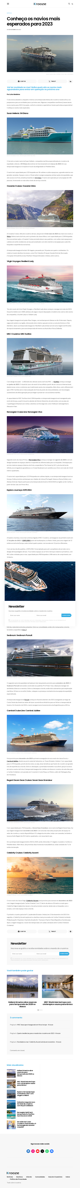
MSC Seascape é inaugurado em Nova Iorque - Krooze (35, 1025)
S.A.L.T (24, 630)
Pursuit (26, 700)
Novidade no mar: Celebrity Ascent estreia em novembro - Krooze (39, 1042)
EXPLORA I (26, 540)
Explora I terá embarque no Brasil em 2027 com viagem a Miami (26, 1093)
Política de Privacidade (18, 1179)
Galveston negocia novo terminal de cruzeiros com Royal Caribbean (26, 1104)
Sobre (68, 1177)
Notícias (9, 13)
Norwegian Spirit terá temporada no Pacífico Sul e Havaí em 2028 (25, 1114)
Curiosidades (40, 1177)
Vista (9, 236)
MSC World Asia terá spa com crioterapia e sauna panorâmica (57, 1003)
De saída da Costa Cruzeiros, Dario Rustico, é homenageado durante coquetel (26, 1124)
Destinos (19, 1177)
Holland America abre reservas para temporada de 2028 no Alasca (22, 1004)
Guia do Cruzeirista (55, 1177)
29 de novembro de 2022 (14, 29)
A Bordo (29, 1177)
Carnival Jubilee (12, 761)
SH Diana (38, 178)
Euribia (56, 382)
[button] (72, 4)
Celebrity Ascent (32, 900)
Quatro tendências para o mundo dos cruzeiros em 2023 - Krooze (38, 1033)
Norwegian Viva (34, 460)
